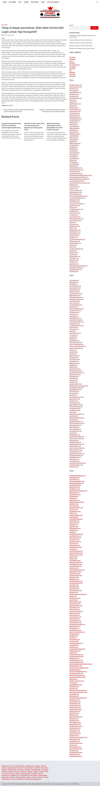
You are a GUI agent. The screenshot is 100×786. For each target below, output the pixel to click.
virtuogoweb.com (74, 113)
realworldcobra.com (75, 617)
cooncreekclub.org (75, 288)
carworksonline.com (75, 310)
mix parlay (34, 773)
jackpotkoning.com (75, 724)
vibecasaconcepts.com (76, 643)
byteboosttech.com (75, 109)
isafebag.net (73, 338)
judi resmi (37, 767)
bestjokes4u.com (74, 521)
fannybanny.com (74, 720)
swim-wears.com (74, 303)
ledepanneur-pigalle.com (76, 414)
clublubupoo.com (74, 699)
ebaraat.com (73, 105)
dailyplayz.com (73, 715)
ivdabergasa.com (74, 200)
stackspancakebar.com (76, 421)
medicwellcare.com (75, 651)
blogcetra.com (73, 592)
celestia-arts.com (74, 291)
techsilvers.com (74, 224)
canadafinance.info (75, 408)
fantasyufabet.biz (74, 128)
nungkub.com (73, 254)
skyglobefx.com (74, 628)
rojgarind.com (73, 556)
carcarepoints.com (74, 217)
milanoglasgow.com (75, 425)
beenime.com (73, 679)
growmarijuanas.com (75, 566)
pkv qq (12, 766)
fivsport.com (73, 228)
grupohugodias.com (75, 220)
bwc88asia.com (74, 211)
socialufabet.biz (74, 145)
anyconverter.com (74, 359)
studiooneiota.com (74, 613)
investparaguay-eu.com (76, 209)
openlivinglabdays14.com (76, 181)
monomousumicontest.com (77, 624)
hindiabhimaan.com (75, 457)
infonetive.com (73, 401)
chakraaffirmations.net (75, 519)
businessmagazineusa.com (77, 649)
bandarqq (72, 63)
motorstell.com (73, 316)
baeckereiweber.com (75, 85)
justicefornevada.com (75, 575)
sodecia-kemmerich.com (76, 681)
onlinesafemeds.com (75, 119)
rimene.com (72, 412)
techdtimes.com (74, 94)
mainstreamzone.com (75, 564)
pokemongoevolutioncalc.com (78, 737)
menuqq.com (5, 766)
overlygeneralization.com (76, 570)
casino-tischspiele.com (76, 348)
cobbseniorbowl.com (75, 192)
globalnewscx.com (74, 598)
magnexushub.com (75, 111)
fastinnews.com (74, 718)
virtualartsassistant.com (76, 673)
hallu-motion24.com (75, 429)
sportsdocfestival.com (75, 752)
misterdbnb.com (74, 686)
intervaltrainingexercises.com (78, 690)
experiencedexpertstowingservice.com (80, 664)
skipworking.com (74, 355)
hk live (71, 61)
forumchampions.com (75, 293)
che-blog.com (73, 509)
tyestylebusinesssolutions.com (78, 692)
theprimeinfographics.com (77, 675)
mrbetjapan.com (74, 376)
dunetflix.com (73, 237)
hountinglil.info (73, 517)
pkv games (12, 2)
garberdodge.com (74, 301)
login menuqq (24, 775)
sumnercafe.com (74, 235)
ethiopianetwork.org (75, 571)
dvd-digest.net (73, 416)
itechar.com (72, 100)
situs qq (37, 766)
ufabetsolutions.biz (75, 143)
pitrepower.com (74, 440)
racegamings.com (74, 741)
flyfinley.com (73, 513)
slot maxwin (44, 769)
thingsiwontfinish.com (75, 756)
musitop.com (73, 245)
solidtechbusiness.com (76, 660)
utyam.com (72, 247)
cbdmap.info (73, 498)
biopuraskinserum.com (76, 404)
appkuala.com (73, 380)
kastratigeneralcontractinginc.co (78, 177)
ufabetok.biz (73, 160)
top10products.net (74, 487)
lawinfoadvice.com (75, 232)
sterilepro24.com (74, 658)
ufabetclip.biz (73, 124)
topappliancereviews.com (77, 453)
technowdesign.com (75, 194)
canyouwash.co (74, 90)
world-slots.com (74, 506)
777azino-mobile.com (75, 190)
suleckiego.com (74, 467)
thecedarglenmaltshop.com (77, 475)
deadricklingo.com (74, 626)
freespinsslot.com (74, 545)
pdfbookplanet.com (75, 602)
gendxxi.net (72, 637)
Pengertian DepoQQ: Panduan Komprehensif (80, 42)
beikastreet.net (73, 282)
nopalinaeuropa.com (75, 269)
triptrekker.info (73, 635)
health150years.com (75, 318)
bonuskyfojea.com (74, 703)
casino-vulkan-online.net (76, 438)
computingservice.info (75, 583)
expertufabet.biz (74, 126)
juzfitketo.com (73, 262)
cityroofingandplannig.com (77, 198)
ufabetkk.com (73, 367)
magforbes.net (73, 327)
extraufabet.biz (73, 139)
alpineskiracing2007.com (76, 436)
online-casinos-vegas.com (77, 448)
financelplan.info (74, 492)
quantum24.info (74, 645)
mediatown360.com (75, 442)
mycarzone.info (74, 641)
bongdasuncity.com (75, 541)
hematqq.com (15, 775)
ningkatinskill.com (74, 226)
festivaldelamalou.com (76, 297)
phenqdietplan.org (74, 233)
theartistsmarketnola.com (76, 418)
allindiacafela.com (74, 434)
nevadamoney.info (74, 410)
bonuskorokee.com (75, 705)
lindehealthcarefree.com (76, 483)
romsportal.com (74, 750)
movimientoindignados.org (77, 239)
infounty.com (73, 207)
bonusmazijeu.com (74, 701)
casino (26, 2)
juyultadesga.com (74, 201)
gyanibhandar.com (74, 120)
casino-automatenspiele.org (77, 346)
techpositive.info (74, 586)
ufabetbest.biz (73, 149)
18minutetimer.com (74, 560)
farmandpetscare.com (75, 581)
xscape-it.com (73, 188)
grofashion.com (74, 735)
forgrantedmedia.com (75, 305)
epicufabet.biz (73, 156)
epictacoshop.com (74, 402)
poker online (5, 777)
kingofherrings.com (75, 374)
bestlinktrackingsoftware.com (78, 698)
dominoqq (72, 59)
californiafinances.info (75, 406)
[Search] (97, 2)
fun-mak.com (73, 683)
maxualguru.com (74, 539)
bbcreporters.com (74, 171)
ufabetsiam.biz (73, 130)
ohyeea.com (73, 250)
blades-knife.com (74, 609)
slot (19, 2)
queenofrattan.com (75, 603)
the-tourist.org (73, 335)
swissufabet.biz (74, 132)
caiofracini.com (74, 585)
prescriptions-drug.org (76, 320)
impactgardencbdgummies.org (78, 265)
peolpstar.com (73, 306)
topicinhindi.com (74, 479)
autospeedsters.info (75, 620)
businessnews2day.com (76, 654)
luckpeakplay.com (74, 731)
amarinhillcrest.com (75, 333)
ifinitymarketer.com (75, 722)
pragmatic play (12, 769)
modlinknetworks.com (75, 726)
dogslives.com (73, 600)
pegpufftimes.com (74, 289)
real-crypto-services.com (76, 203)
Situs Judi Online (52, 2)
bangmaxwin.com (74, 399)
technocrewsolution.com (76, 321)
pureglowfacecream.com (76, 372)
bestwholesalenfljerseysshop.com (79, 179)
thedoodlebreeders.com (76, 218)
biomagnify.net (73, 271)
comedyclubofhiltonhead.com (78, 671)
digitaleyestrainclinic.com (76, 444)
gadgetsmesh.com (74, 573)
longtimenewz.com (75, 728)
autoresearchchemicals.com (77, 463)
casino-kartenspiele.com (76, 344)
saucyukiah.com (74, 280)
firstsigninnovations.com (76, 299)
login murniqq (33, 775)
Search (71, 25)
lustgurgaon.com (74, 522)
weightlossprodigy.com (76, 534)
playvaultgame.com (75, 747)
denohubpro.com (74, 607)
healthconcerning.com (75, 554)
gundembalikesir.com (75, 98)
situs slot (4, 769)
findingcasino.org (74, 615)
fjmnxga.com (73, 395)
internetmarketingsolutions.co (78, 594)
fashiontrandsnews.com (76, 169)
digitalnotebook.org (75, 538)
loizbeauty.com (73, 357)
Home (4, 2)
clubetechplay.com (74, 711)
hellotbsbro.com (74, 579)
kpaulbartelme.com (75, 669)
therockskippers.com (75, 431)
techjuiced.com (73, 107)
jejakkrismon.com (74, 363)
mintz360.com (73, 530)
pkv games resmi (74, 65)
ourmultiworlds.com (75, 286)
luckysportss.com (74, 730)
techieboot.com (74, 96)
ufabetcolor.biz (73, 137)
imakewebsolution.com (76, 507)
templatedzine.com (75, 230)
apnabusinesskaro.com (76, 465)
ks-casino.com (73, 215)
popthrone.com (73, 504)
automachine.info (74, 618)
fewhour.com (73, 558)
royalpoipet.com (74, 694)
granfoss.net (73, 433)
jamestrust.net (73, 352)
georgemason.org (74, 477)
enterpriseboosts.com (75, 342)
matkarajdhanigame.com (76, 502)
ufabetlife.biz (73, 141)
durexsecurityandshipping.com (78, 196)
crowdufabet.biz (74, 164)
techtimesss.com (74, 312)
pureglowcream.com (75, 384)
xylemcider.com (74, 258)
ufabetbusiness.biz (74, 134)
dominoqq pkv (20, 766)
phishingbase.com (74, 739)
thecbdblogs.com (74, 461)
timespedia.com (74, 361)
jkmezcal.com (73, 688)
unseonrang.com (74, 588)
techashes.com (73, 88)
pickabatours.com (74, 489)
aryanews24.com (74, 186)
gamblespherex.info (75, 630)
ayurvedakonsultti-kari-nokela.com (79, 183)
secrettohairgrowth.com (76, 387)
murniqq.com (5, 775)
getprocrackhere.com (75, 716)
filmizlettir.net (73, 284)
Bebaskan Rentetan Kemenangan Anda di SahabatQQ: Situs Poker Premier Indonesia (55, 126)
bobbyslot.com (73, 526)
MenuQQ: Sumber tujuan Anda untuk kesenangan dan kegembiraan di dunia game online (34, 126)
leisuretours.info (74, 577)
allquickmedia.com (74, 369)
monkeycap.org (74, 329)
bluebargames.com (75, 295)
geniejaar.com (73, 524)
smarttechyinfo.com (75, 536)
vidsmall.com (73, 652)
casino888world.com (75, 684)
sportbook (35, 2)
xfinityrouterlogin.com (75, 450)
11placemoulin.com (75, 528)
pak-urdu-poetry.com (75, 590)
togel (43, 2)
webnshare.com (74, 568)
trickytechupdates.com (76, 455)
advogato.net (73, 337)
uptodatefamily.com (75, 243)
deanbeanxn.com (74, 500)
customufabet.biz (74, 152)
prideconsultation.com (75, 515)
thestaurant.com (74, 696)
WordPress (76, 784)
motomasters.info (74, 639)
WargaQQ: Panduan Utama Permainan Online (80, 45)
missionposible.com (75, 446)
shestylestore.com (74, 754)
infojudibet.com (74, 496)
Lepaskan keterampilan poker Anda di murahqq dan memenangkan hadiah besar (11, 125)
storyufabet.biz (73, 154)
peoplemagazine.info (75, 87)
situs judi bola (26, 773)
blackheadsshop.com (75, 666)
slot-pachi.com (73, 543)
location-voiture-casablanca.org (78, 667)
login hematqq (42, 775)
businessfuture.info (75, 494)
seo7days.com (73, 382)
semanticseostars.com (75, 562)
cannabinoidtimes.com (76, 551)
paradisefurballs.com (75, 547)
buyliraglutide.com (74, 117)
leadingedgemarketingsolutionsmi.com (80, 175)
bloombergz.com (74, 340)
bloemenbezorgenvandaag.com (78, 386)
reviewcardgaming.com (76, 662)
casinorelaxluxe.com (75, 709)
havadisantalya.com (75, 92)
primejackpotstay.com (75, 743)
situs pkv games (12, 767)
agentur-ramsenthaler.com (77, 632)
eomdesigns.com (74, 634)
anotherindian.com (74, 256)
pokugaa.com (73, 745)
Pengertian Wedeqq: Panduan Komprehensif (80, 40)
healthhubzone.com (75, 104)
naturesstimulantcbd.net (76, 267)
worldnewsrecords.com (76, 656)
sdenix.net (72, 331)
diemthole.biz (73, 365)
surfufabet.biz (73, 147)
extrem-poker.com (74, 213)
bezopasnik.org (74, 393)
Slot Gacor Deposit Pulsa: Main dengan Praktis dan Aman (30, 784)
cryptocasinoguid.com (76, 173)
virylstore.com (73, 314)
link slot (34, 777)
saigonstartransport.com (76, 397)
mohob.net (72, 532)
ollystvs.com (73, 596)
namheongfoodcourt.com (76, 423)
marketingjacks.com (75, 451)
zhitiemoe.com (73, 252)
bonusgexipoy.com (75, 707)
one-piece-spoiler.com (76, 611)
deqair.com (72, 222)
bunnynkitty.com (74, 391)
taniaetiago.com (74, 260)
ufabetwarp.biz (73, 122)
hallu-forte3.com (74, 427)
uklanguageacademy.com (76, 481)
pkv (70, 70)
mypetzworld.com (74, 205)
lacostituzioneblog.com (76, 249)
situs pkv (20, 767)
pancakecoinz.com (75, 511)
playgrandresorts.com (75, 748)
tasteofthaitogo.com (75, 389)
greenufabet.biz (74, 136)
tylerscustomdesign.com (76, 308)
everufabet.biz (73, 162)
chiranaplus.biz (73, 419)
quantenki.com (73, 647)
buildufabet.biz (73, 166)
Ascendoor (61, 784)
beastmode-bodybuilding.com (78, 490)
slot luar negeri (28, 767)
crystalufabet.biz (74, 158)
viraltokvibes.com (74, 323)
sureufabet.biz (73, 151)
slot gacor (72, 57)
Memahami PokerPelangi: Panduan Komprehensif (81, 48)
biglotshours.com (74, 115)
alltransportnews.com (75, 168)
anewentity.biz (73, 378)
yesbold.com (73, 102)
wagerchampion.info (75, 622)
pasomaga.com (74, 264)
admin (4, 35)
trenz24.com (73, 354)
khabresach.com (74, 459)
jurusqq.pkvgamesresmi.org (33, 779)
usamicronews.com (75, 733)
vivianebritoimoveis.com (76, 325)
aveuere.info (73, 549)
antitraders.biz (73, 184)
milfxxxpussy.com (74, 241)
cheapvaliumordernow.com (77, 677)
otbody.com (72, 350)
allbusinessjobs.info (75, 485)
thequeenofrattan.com (75, 605)
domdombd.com (74, 713)
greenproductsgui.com (76, 553)
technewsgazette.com (75, 370)
